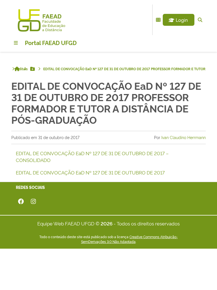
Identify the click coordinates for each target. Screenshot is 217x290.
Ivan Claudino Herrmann (183, 137)
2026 (106, 223)
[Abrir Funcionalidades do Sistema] (158, 19)
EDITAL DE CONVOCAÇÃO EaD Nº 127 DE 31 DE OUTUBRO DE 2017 (90, 172)
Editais (22, 69)
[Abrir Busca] (200, 19)
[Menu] (15, 42)
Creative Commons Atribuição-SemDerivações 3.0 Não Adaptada (129, 239)
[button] (178, 20)
